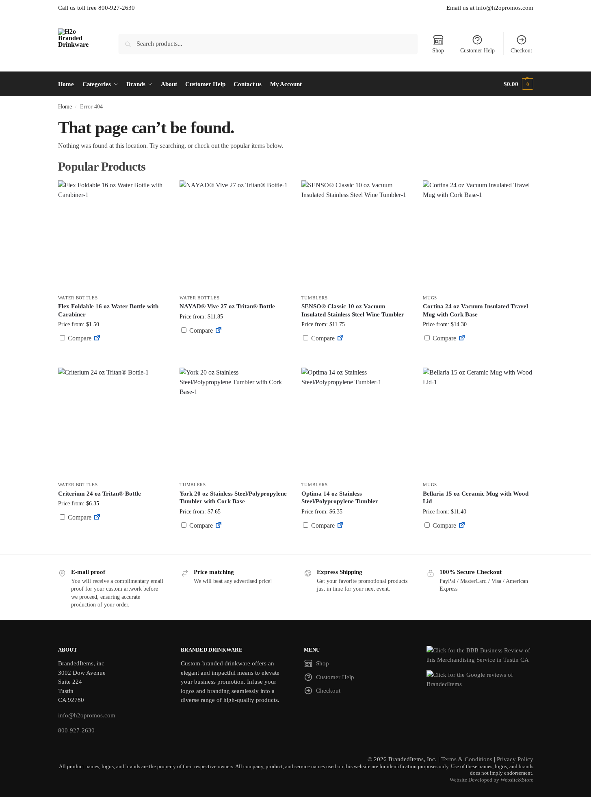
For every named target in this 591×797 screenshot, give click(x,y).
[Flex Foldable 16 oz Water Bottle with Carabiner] (113, 235)
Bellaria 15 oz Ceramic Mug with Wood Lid (475, 497)
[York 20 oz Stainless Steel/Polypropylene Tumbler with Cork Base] (234, 422)
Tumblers (314, 297)
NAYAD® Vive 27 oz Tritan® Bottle (227, 306)
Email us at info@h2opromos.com (489, 7)
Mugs (430, 297)
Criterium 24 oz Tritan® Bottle (99, 493)
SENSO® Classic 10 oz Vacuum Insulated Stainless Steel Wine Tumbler (352, 310)
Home (65, 107)
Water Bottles (78, 297)
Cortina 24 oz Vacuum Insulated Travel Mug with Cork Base (475, 310)
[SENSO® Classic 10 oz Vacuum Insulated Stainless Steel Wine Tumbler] (356, 235)
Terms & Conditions (466, 759)
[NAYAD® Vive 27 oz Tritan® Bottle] (234, 235)
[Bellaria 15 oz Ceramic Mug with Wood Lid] (478, 422)
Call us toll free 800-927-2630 (96, 7)
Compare (78, 338)
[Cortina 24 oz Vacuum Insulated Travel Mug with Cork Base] (478, 235)
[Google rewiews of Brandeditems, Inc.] (479, 679)
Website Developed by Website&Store (491, 780)
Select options (113, 359)
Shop (438, 51)
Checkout (521, 51)
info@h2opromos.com (86, 715)
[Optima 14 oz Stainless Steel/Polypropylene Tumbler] (356, 422)
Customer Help (477, 51)
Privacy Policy (515, 759)
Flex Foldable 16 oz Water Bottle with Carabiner (108, 310)
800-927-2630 (76, 730)
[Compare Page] (97, 338)
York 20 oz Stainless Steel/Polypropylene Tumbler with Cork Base (233, 497)
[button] (518, 84)
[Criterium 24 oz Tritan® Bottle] (113, 422)
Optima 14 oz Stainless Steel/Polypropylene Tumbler (339, 497)
